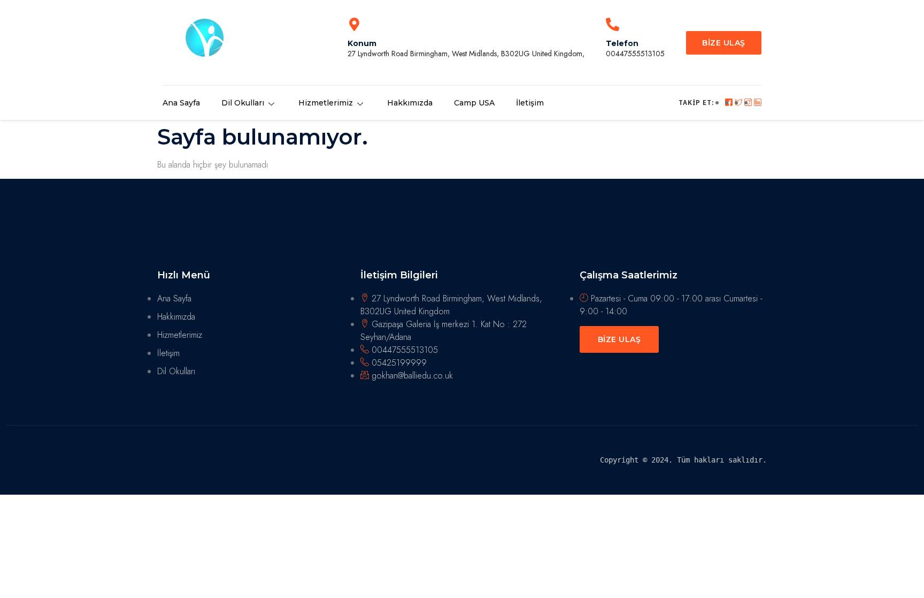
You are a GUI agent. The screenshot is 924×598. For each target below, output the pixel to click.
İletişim (530, 103)
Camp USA (474, 103)
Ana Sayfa (181, 103)
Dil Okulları (242, 103)
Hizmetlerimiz (325, 103)
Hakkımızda (410, 103)
